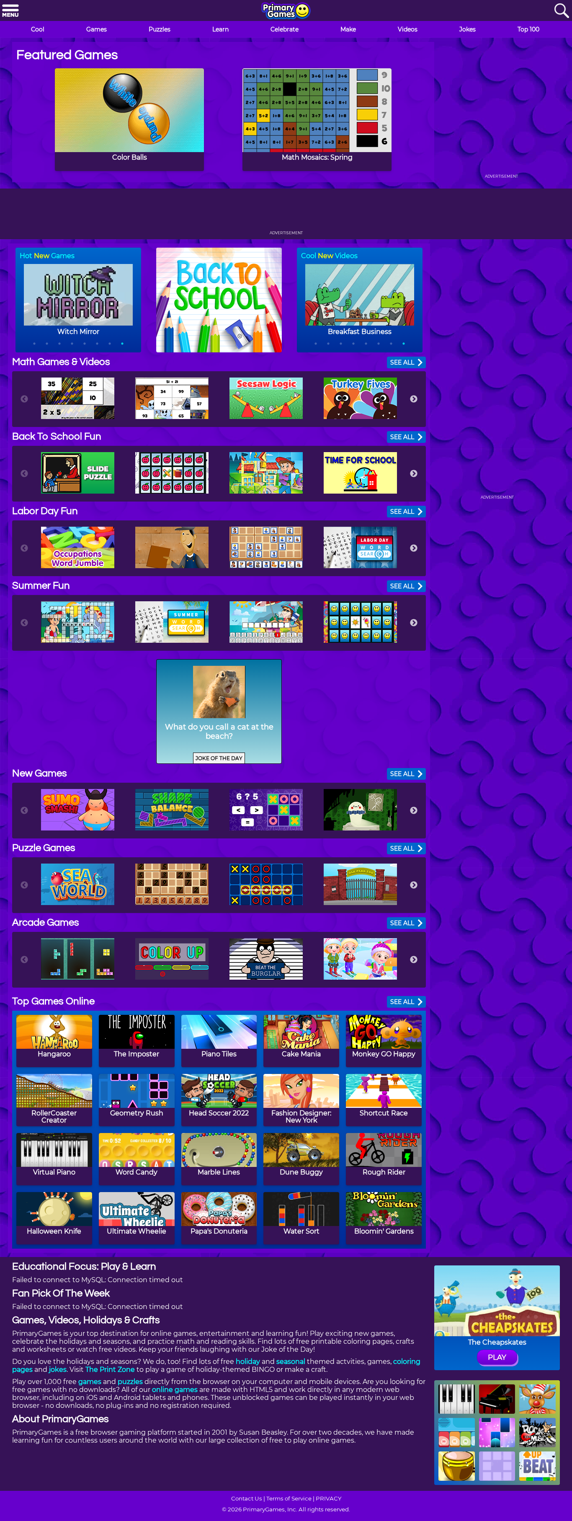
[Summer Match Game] (360, 622)
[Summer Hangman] (266, 622)
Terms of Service (289, 1498)
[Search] (561, 11)
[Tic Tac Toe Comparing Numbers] (266, 809)
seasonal (290, 1362)
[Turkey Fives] (360, 398)
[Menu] (10, 11)
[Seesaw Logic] (266, 398)
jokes (58, 1370)
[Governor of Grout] (172, 547)
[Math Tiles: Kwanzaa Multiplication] (77, 398)
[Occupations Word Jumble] (77, 547)
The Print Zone (110, 1370)
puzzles (130, 1382)
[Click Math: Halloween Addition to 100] (172, 398)
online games (175, 1390)
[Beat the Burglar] (266, 959)
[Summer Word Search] (172, 622)
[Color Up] (172, 959)
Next (414, 399)
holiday (248, 1362)
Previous (24, 399)
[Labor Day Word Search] (360, 547)
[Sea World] (77, 884)
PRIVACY (328, 1498)
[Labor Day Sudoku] (266, 547)
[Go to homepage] (286, 11)
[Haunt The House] (360, 809)
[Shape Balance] (172, 809)
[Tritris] (77, 959)
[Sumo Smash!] (77, 809)
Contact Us (246, 1498)
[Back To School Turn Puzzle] (266, 473)
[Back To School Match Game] (172, 473)
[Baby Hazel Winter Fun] (360, 959)
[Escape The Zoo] (360, 884)
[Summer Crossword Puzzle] (77, 622)
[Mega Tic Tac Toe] (266, 884)
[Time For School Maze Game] (360, 473)
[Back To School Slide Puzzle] (77, 473)
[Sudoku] (172, 884)
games (89, 1382)
